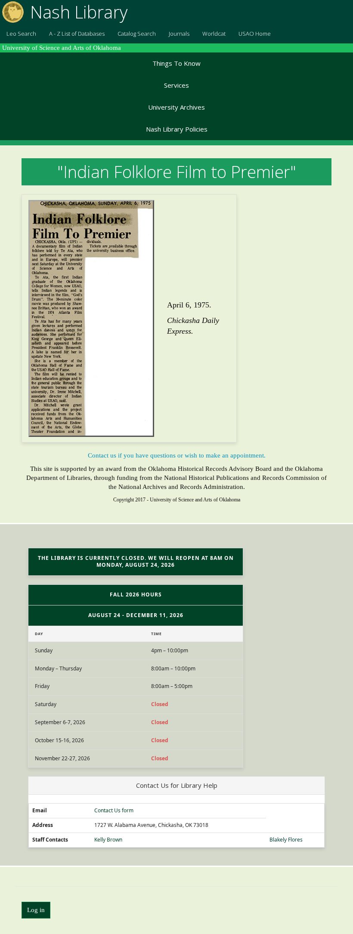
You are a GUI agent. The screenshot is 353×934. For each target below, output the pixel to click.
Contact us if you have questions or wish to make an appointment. (177, 455)
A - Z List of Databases (77, 33)
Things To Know (176, 63)
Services (176, 85)
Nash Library (78, 12)
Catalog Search (137, 33)
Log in (36, 909)
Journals (179, 33)
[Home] (12, 12)
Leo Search (21, 33)
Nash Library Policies (176, 129)
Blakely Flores (286, 839)
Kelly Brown (108, 839)
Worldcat (214, 33)
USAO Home (254, 33)
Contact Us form (113, 810)
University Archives (176, 107)
